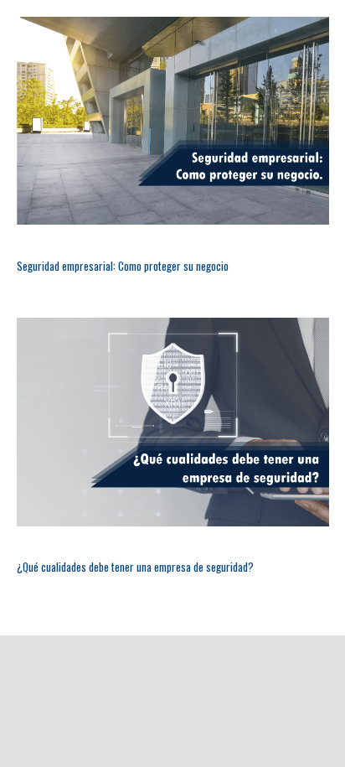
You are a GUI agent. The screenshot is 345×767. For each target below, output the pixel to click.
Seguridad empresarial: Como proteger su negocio (123, 265)
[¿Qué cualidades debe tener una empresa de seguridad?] (173, 422)
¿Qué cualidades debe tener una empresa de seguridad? (135, 566)
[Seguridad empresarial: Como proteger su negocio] (173, 121)
